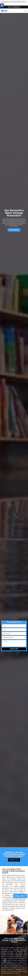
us (2, 899)
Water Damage (19, 854)
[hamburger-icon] (25, 10)
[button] (2, 5)
